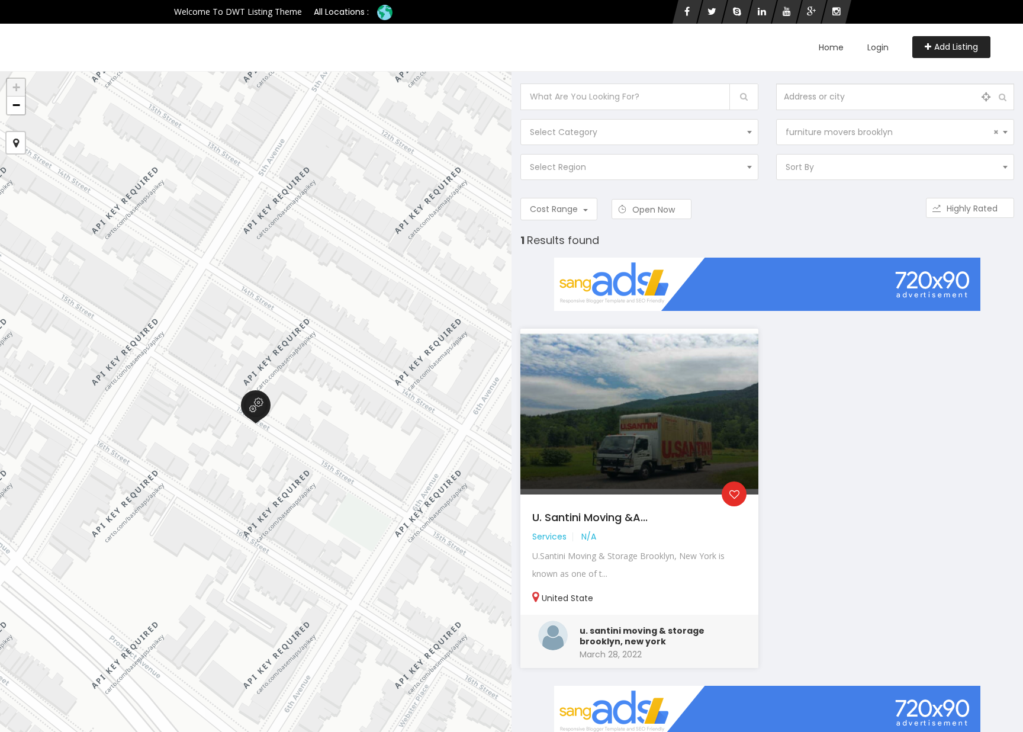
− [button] (16, 105)
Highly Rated (973, 208)
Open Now (654, 210)
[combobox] (639, 132)
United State (567, 598)
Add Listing (956, 47)
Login (878, 47)
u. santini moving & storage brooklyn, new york (642, 636)
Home (831, 47)
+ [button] (16, 87)
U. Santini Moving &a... (590, 517)
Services (549, 536)
